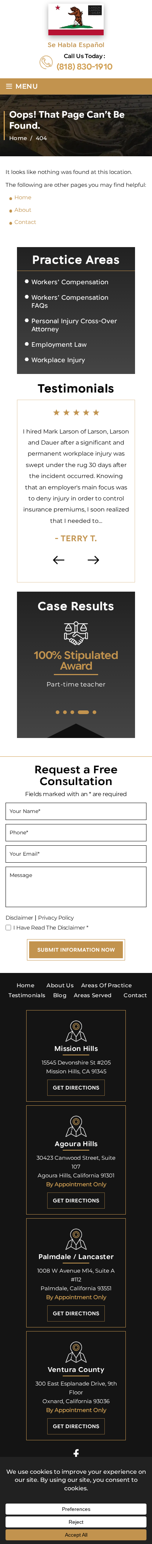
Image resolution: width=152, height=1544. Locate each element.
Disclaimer (19, 917)
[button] (57, 712)
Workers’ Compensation (69, 282)
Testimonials (26, 995)
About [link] (22, 209)
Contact (135, 995)
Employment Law (59, 345)
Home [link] (22, 197)
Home (25, 985)
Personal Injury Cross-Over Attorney (74, 325)
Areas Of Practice (106, 985)
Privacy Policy (55, 917)
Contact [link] (25, 221)
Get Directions (76, 1087)
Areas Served (92, 995)
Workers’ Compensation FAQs (69, 302)
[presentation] (59, 560)
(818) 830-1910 (84, 67)
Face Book (76, 1454)
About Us (60, 985)
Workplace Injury (58, 360)
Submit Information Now (76, 949)
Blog (59, 995)
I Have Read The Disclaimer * (51, 927)
